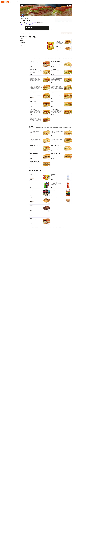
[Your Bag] (90, 2)
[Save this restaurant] (68, 5)
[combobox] (76, 2)
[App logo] (5, 2)
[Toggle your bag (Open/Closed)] (90, 2)
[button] (14, 2)
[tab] (23, 36)
